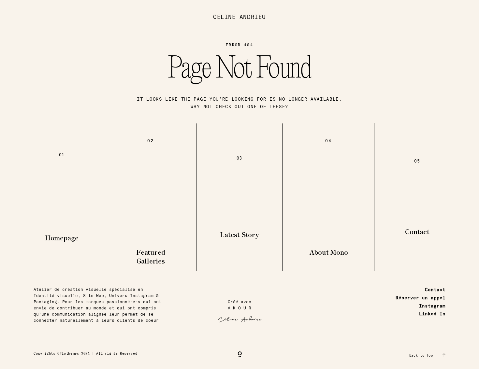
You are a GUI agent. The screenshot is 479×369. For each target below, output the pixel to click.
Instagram (432, 306)
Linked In (432, 314)
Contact (435, 289)
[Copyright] (239, 354)
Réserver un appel (420, 298)
